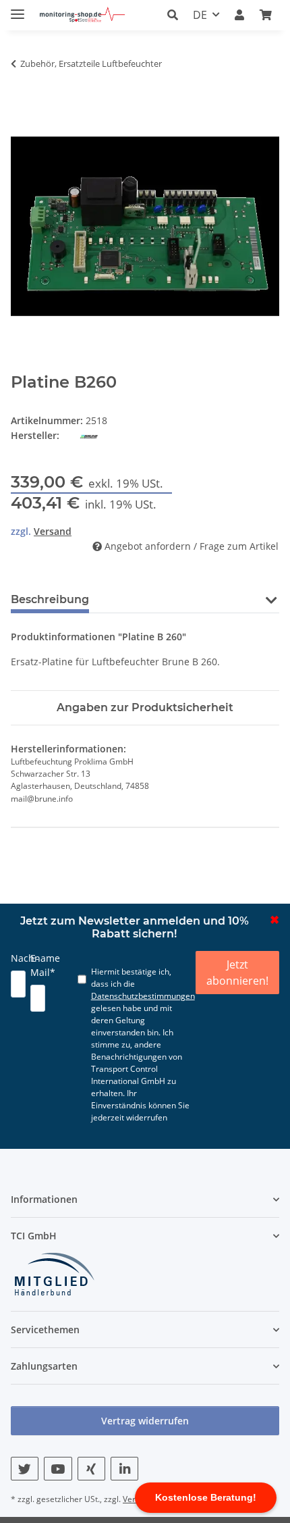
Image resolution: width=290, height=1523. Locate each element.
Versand (52, 531)
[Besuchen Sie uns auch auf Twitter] (24, 1468)
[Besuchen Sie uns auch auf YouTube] (57, 1468)
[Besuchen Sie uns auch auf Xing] (91, 1468)
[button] (176, 14)
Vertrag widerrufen (145, 1420)
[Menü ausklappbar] (17, 8)
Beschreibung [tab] (50, 599)
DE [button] (200, 14)
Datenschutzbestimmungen (143, 996)
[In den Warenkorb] (21, 84)
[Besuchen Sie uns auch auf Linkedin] (124, 1468)
